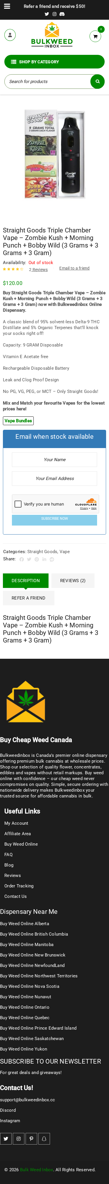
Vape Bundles (18, 420)
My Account (16, 823)
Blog (8, 865)
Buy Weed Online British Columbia (34, 934)
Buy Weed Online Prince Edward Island (38, 1028)
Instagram (10, 1120)
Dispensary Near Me (29, 911)
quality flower (58, 767)
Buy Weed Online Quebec (25, 1017)
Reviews (38, 269)
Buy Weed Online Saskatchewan (32, 1038)
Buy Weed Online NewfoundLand (32, 965)
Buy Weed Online (21, 844)
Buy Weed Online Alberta (24, 923)
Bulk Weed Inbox (36, 1169)
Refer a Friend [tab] (29, 598)
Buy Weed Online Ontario (24, 1007)
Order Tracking (19, 886)
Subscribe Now (54, 519)
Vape (65, 551)
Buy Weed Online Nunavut (25, 996)
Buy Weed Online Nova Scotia (29, 986)
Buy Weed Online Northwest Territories (39, 976)
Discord (8, 1110)
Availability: (14, 262)
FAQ (8, 854)
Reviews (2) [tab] (73, 580)
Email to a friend (74, 268)
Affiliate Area (17, 833)
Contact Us (15, 896)
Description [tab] (26, 580)
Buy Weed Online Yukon (23, 1049)
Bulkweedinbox (70, 790)
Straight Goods (42, 551)
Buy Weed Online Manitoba (26, 944)
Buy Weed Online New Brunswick (32, 955)
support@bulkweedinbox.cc (27, 1099)
